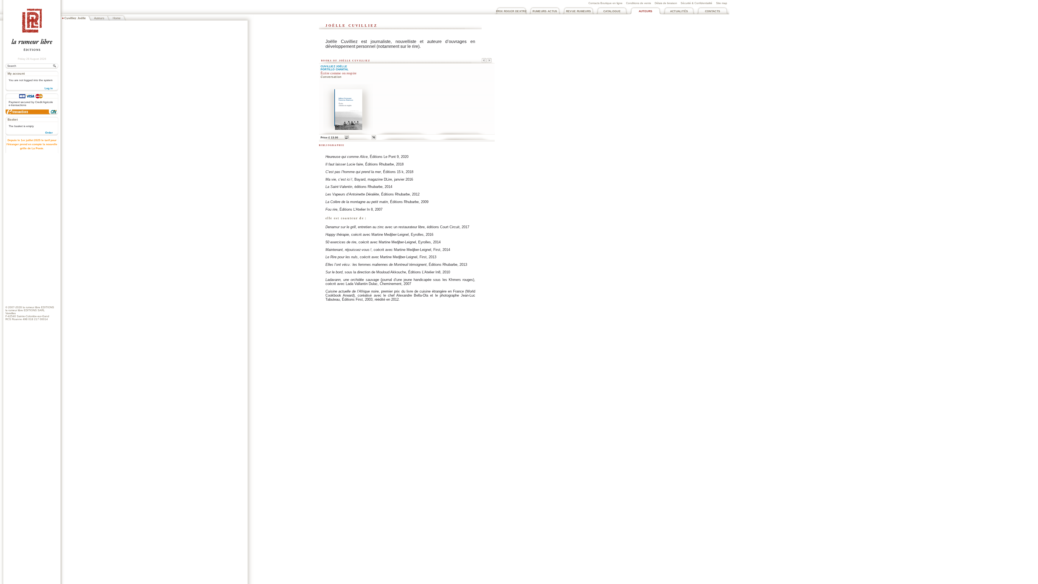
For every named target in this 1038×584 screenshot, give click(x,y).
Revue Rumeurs (578, 11)
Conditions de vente (638, 3)
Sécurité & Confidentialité (696, 3)
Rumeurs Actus (545, 11)
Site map (721, 3)
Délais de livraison (666, 3)
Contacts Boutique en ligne (605, 3)
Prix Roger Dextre (511, 11)
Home (117, 18)
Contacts (712, 11)
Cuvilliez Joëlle (334, 66)
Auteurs (646, 11)
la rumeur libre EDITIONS (38, 307)
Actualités (679, 11)
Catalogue (612, 11)
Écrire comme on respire (339, 73)
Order (49, 132)
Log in (49, 88)
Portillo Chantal (334, 69)
